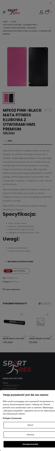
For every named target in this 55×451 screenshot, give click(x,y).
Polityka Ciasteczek (12, 418)
